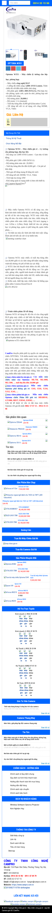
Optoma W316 (26, 434)
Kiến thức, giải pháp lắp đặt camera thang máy (20, 723)
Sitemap (11, 850)
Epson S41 (18, 584)
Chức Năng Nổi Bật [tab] (13, 143)
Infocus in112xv (24, 487)
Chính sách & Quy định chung (22, 774)
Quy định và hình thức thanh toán (23, 777)
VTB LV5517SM (23, 520)
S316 (39, 389)
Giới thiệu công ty (17, 835)
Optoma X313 (26, 441)
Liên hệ (13, 839)
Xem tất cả (45, 713)
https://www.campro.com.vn (23, 884)
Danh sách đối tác (17, 843)
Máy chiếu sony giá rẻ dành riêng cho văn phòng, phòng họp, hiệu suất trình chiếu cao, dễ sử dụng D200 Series (27, 452)
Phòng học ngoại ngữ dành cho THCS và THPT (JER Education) (23, 501)
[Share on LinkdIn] (18, 68)
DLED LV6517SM (24, 514)
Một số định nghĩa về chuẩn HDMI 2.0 (21, 459)
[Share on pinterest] (23, 68)
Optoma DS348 (28, 420)
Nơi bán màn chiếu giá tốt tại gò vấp (20, 470)
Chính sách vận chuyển (19, 789)
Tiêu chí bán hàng (17, 847)
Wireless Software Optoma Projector (24, 804)
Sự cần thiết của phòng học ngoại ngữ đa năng (24, 475)
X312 (7, 391)
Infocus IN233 (21, 599)
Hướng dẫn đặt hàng (18, 785)
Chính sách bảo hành (18, 793)
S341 (33, 389)
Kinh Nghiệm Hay (17, 808)
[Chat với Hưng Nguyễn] (21, 621)
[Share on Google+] (13, 68)
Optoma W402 (21, 562)
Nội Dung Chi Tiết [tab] (13, 133)
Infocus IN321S (23, 590)
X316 (45, 389)
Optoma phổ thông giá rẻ (17, 389)
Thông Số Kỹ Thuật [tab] (13, 138)
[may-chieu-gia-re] (26, 543)
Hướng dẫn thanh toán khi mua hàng (25, 781)
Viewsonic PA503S (31, 427)
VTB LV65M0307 (24, 507)
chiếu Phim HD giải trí (25, 397)
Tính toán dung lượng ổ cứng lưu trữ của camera (21, 706)
